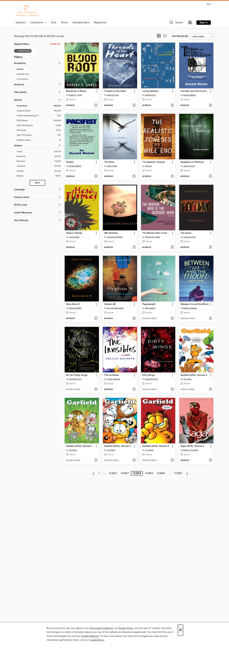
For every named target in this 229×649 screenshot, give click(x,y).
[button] (176, 23)
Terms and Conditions (101, 628)
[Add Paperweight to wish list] (172, 319)
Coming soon (22, 79)
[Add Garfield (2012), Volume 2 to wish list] (210, 390)
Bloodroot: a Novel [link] (76, 91)
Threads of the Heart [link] (115, 91)
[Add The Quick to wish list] (210, 247)
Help (208, 4)
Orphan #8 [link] (110, 304)
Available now (23, 74)
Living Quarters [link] (150, 91)
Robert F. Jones (75, 95)
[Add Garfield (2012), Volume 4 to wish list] (172, 461)
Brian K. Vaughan (190, 450)
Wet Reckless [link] (111, 233)
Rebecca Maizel (190, 308)
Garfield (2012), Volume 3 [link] (117, 446)
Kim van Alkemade (115, 308)
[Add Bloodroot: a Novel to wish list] (96, 105)
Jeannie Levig (113, 95)
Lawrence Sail (189, 237)
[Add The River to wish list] (134, 176)
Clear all (55, 44)
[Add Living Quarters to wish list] (172, 105)
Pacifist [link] (70, 162)
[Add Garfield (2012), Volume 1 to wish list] (96, 461)
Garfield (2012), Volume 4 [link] (155, 446)
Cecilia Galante (113, 379)
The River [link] (109, 162)
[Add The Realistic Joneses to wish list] (172, 176)
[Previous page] (93, 473)
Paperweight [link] (149, 304)
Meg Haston (150, 308)
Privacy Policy (126, 628)
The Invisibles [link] (111, 375)
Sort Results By (180, 36)
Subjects (21, 22)
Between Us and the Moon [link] (195, 304)
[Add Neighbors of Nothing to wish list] (210, 176)
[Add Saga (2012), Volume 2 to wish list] (210, 461)
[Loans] (190, 23)
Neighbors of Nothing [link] (192, 162)
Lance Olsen (74, 237)
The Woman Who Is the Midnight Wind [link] (156, 233)
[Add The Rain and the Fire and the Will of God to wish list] (210, 105)
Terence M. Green (152, 237)
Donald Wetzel (189, 95)
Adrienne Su (150, 95)
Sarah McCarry (75, 379)
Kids (53, 22)
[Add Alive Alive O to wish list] (96, 319)
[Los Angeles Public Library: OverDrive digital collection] (27, 10)
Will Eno (148, 166)
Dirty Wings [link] (148, 375)
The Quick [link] (186, 233)
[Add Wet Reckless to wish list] (134, 247)
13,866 (161, 473)
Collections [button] (37, 22)
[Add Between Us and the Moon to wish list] (210, 319)
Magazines (100, 22)
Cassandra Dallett (114, 237)
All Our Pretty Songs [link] (77, 375)
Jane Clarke (112, 166)
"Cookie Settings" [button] (89, 636)
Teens (64, 22)
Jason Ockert (189, 166)
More (37, 182)
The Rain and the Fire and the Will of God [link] (195, 91)
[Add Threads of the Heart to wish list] (134, 105)
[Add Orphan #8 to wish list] (134, 319)
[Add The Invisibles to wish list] (134, 390)
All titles (20, 69)
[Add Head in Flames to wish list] (96, 247)
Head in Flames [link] (74, 233)
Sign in (204, 22)
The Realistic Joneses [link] (153, 162)
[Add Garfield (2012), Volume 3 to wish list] (134, 461)
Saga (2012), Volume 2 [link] (192, 446)
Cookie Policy (96, 640)
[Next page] (187, 473)
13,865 (149, 473)
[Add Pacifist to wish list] (96, 176)
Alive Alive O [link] (73, 304)
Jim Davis (187, 379)
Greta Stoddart (75, 308)
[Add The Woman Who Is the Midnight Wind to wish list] (172, 247)
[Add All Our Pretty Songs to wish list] (96, 390)
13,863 (125, 473)
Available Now (81, 22)
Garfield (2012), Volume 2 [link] (194, 375)
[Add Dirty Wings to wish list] (172, 390)
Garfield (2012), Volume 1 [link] (79, 446)
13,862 (113, 473)
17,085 (178, 473)
